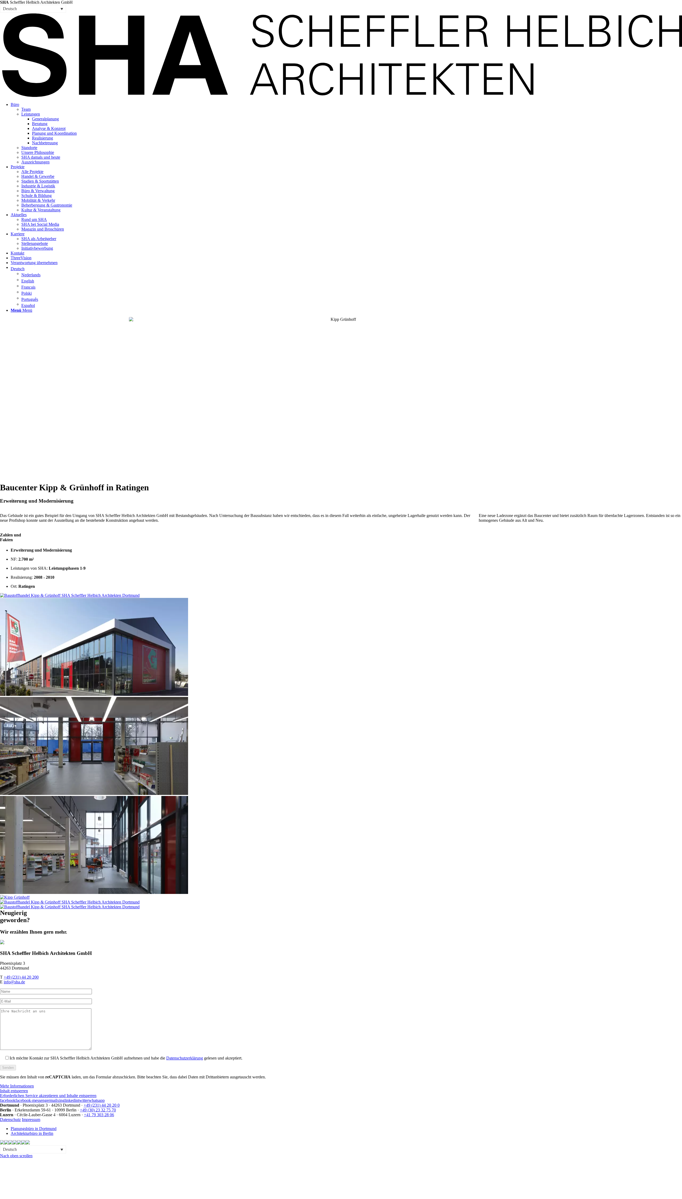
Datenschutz (10, 1119)
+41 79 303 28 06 (99, 1114)
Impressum (31, 1119)
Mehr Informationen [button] (17, 1086)
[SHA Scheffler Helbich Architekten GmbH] (341, 95)
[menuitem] (346, 133)
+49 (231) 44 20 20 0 (102, 1105)
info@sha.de (14, 982)
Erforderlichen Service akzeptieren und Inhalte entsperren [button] (48, 1095)
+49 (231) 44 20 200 (21, 977)
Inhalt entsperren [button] (14, 1091)
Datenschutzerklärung (184, 1058)
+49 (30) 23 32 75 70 (98, 1110)
